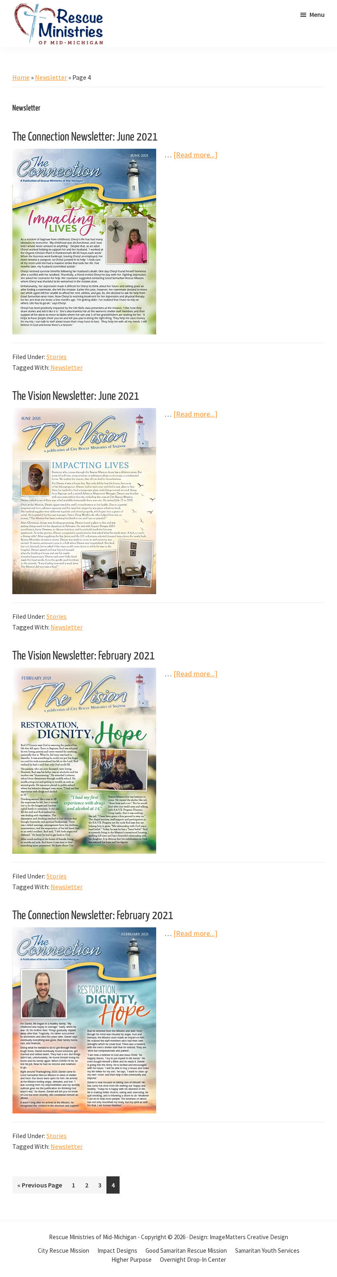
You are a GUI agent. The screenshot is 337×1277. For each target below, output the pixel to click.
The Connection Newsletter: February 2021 (92, 916)
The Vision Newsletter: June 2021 (75, 396)
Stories (56, 357)
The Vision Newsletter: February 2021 (83, 656)
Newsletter (51, 77)
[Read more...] (195, 155)
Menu (317, 14)
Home (21, 77)
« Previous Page (39, 1187)
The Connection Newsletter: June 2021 (85, 137)
